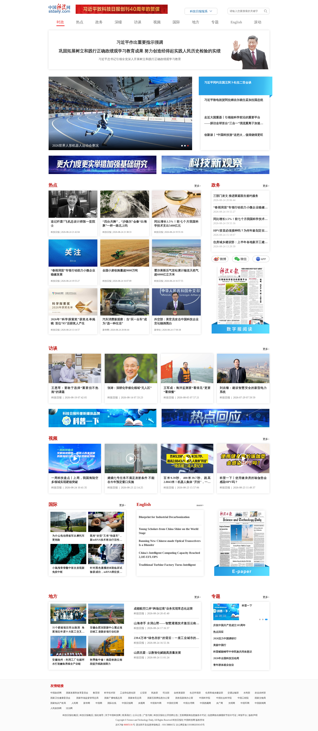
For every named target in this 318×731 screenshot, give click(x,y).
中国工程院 (243, 698)
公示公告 (137, 715)
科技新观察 (248, 605)
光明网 (231, 703)
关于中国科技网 (113, 715)
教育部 (96, 692)
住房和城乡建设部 (214, 692)
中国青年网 (155, 703)
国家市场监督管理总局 (87, 698)
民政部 (154, 692)
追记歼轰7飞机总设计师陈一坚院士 (73, 223)
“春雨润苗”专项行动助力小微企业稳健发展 (73, 272)
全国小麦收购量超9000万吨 (120, 270)
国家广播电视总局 (113, 698)
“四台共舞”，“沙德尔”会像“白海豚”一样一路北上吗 (125, 223)
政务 (99, 22)
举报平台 (242, 715)
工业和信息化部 (127, 692)
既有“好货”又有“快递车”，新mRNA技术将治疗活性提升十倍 (106, 538)
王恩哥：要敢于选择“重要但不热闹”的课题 (74, 389)
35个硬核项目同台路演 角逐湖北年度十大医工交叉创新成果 (68, 630)
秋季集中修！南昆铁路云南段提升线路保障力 (106, 661)
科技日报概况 (86, 715)
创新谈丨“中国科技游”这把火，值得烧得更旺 (233, 134)
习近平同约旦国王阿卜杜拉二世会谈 (227, 82)
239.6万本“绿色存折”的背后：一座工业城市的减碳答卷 (166, 638)
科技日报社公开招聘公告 (166, 715)
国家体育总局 (134, 698)
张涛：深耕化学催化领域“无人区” (129, 387)
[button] (182, 145)
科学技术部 (109, 692)
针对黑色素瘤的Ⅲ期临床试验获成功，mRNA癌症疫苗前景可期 (106, 570)
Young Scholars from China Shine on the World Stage (168, 531)
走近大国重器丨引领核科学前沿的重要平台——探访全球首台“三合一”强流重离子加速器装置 (233, 121)
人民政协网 (55, 708)
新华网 (86, 703)
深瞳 (118, 22)
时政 (60, 22)
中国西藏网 (205, 703)
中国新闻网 (260, 703)
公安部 (143, 692)
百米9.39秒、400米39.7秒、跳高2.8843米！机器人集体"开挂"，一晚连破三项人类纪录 (187, 480)
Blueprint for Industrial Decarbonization (164, 517)
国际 (176, 22)
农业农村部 (260, 692)
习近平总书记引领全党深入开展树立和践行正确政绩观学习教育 (139, 59)
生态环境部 (195, 692)
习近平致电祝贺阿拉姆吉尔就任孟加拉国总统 (233, 99)
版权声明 (253, 715)
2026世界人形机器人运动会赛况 (75, 145)
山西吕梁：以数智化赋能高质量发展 (157, 652)
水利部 (246, 692)
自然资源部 (179, 692)
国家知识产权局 (58, 703)
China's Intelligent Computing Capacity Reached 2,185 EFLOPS (169, 554)
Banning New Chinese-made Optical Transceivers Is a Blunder (170, 543)
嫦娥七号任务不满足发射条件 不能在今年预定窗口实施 (130, 479)
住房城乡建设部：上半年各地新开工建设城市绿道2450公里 (240, 242)
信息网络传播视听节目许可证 (222, 715)
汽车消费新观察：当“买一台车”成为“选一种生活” (125, 321)
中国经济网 (172, 703)
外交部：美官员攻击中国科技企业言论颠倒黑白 (176, 321)
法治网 (69, 708)
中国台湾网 (188, 703)
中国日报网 (127, 703)
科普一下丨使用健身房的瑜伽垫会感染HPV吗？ (243, 479)
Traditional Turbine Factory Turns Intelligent (167, 564)
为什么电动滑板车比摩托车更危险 (68, 537)
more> (200, 505)
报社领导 (99, 715)
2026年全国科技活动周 (226, 658)
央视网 (141, 703)
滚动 (257, 22)
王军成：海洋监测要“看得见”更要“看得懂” (187, 389)
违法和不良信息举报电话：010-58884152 (155, 724)
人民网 (74, 703)
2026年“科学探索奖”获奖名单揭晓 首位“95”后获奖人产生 (73, 321)
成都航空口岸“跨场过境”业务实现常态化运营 (163, 608)
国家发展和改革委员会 (77, 692)
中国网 (99, 703)
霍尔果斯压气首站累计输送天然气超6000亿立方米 (176, 272)
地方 (195, 22)
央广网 (219, 703)
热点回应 (218, 631)
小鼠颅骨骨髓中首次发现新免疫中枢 (68, 570)
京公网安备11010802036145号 (190, 724)
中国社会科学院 (224, 698)
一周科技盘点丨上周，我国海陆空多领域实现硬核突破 (74, 479)
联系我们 (126, 715)
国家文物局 (260, 698)
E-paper (241, 571)
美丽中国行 (219, 645)
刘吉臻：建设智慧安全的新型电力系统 (243, 389)
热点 (79, 22)
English (236, 22)
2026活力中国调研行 (224, 638)
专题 (215, 22)
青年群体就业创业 (223, 665)
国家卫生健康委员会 (60, 698)
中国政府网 (55, 692)
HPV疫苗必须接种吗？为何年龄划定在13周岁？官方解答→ (240, 231)
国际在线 (111, 703)
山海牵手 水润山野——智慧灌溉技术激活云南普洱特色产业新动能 (166, 624)
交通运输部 (233, 692)
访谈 (137, 22)
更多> (197, 185)
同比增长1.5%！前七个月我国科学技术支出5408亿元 (176, 223)
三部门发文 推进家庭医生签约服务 (235, 195)
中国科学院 (204, 698)
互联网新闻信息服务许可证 (193, 715)
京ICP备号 (125, 724)
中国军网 (245, 703)
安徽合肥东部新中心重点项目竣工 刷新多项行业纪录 (106, 629)
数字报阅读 (240, 329)
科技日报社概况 (70, 715)
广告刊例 (147, 715)
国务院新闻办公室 (184, 698)
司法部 (166, 692)
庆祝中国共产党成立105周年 (229, 625)
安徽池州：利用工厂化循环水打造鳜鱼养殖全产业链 (68, 661)
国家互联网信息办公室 (158, 698)
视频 (157, 22)
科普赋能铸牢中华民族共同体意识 (232, 651)
